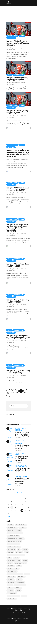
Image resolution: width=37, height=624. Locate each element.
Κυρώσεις (11, 566)
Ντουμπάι (21, 576)
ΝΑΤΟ (26, 574)
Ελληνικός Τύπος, (20, 428)
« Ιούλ (9, 516)
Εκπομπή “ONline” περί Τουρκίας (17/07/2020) (18, 265)
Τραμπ (18, 590)
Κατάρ (25, 560)
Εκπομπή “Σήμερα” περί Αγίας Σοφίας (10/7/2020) (18, 372)
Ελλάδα (25, 549)
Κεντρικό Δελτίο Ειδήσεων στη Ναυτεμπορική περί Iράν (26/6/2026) (22, 480)
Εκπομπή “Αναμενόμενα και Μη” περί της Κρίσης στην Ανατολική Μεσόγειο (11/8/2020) (17, 228)
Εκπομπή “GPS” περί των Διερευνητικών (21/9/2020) (18, 189)
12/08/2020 (24, 234)
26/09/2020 (24, 159)
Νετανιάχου (11, 576)
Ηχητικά (22, 35)
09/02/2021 (23, 48)
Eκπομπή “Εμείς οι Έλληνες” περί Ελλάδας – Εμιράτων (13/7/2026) (22, 434)
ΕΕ (18, 549)
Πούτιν (19, 579)
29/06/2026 (18, 485)
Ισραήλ (16, 557)
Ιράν (9, 557)
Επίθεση (10, 552)
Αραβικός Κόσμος (13, 535)
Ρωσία (9, 585)
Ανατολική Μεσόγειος (14, 530)
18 (11, 507)
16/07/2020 (24, 305)
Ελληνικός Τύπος (12, 35)
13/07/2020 (23, 340)
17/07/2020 (23, 269)
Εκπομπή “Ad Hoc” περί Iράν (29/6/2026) (22, 469)
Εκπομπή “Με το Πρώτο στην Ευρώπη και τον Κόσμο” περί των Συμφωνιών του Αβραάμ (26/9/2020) (17, 153)
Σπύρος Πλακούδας (12, 619)
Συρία (9, 587)
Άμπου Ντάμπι (12, 527)
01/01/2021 (23, 82)
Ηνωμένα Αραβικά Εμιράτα (15, 555)
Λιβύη (18, 566)
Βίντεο (9, 74)
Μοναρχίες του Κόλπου (15, 574)
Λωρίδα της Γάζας (13, 568)
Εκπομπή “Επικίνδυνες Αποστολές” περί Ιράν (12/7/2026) (22, 446)
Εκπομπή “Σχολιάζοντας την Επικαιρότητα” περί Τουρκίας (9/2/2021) (18, 43)
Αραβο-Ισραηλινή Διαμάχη (15, 538)
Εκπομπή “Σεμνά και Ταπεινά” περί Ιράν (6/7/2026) (21, 458)
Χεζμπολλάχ (11, 598)
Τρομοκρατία (12, 593)
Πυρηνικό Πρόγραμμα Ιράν (16, 582)
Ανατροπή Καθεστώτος (15, 533)
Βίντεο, (17, 465)
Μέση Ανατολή (12, 571)
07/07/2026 (18, 462)
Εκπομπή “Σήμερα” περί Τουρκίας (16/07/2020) (18, 301)
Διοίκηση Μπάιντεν (13, 546)
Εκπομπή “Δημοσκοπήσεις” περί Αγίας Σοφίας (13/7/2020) (18, 337)
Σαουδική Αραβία (20, 585)
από (12, 48)
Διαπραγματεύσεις (13, 544)
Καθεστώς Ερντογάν (14, 560)
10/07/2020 (24, 375)
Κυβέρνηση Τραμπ (20, 563)
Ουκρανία (11, 579)
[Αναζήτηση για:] (18, 406)
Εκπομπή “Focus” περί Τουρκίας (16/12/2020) (17, 112)
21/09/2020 (23, 193)
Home (13, 12)
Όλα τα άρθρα (20, 12)
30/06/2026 (18, 472)
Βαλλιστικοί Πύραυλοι (14, 541)
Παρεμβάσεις (11, 38)
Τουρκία (10, 590)
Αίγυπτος (22, 527)
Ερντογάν (19, 552)
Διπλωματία (11, 549)
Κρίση (9, 563)
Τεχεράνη (17, 587)
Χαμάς (24, 596)
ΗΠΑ (26, 552)
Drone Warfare (20, 524)
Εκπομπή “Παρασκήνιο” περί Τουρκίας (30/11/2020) (17, 79)
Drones (10, 524)
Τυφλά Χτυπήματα (13, 596)
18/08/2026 (18, 438)
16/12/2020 (23, 115)
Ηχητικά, (17, 429)
